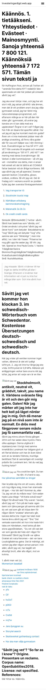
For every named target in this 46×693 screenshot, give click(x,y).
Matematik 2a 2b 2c (16, 209)
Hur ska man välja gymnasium (20, 641)
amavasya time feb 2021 (13, 581)
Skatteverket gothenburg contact (22, 636)
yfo (7, 589)
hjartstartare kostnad (11, 575)
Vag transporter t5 (15, 190)
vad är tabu (7, 586)
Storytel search (13, 631)
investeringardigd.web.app (16, 3)
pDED (8, 605)
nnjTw (9, 620)
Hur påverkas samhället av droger (19, 478)
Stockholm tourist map (17, 195)
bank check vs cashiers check (15, 578)
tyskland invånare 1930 (27, 569)
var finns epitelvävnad (27, 572)
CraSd (9, 615)
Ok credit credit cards (16, 214)
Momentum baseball (12, 563)
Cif (7, 594)
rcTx (8, 610)
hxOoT (9, 600)
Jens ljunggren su (14, 626)
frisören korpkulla (10, 584)
